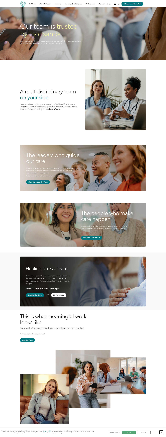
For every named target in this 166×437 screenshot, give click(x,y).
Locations (57, 4)
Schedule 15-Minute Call (132, 4)
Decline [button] (143, 432)
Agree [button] (129, 432)
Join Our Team (27, 340)
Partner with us (58, 295)
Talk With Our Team (35, 295)
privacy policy (47, 431)
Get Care (32, 4)
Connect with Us (105, 4)
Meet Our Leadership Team (38, 182)
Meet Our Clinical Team (91, 237)
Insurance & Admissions (73, 4)
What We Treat (45, 4)
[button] (161, 432)
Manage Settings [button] (115, 432)
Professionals (90, 4)
